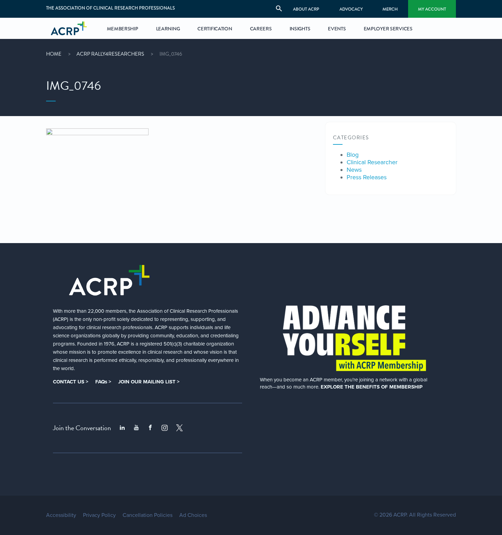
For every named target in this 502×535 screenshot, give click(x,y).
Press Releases (367, 177)
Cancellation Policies (147, 515)
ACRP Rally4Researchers (110, 54)
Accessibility (61, 515)
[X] (179, 427)
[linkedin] (122, 428)
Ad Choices (193, 515)
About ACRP (306, 9)
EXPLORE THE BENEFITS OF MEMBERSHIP (371, 387)
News (354, 169)
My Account (432, 9)
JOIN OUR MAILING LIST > (149, 382)
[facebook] (150, 428)
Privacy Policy (99, 515)
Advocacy (351, 9)
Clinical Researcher (372, 162)
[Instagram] (165, 427)
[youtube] (136, 428)
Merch (390, 9)
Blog (353, 154)
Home (53, 54)
